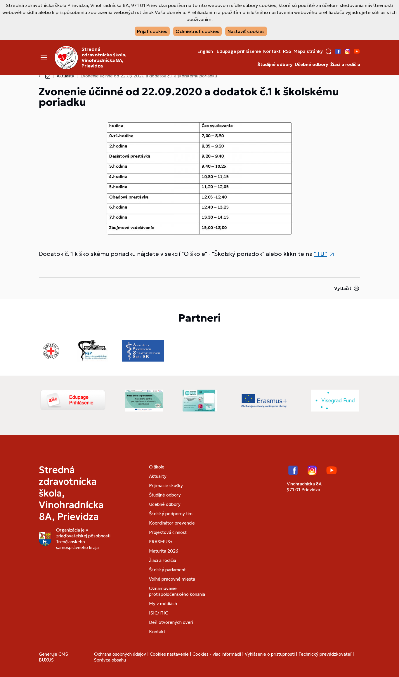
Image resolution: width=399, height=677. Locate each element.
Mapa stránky (308, 51)
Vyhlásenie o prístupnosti (270, 654)
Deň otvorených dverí (171, 622)
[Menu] (44, 57)
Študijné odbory (274, 64)
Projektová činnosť (168, 532)
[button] (328, 51)
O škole (156, 467)
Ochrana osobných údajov (120, 654)
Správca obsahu (110, 660)
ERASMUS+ (161, 541)
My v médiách (163, 603)
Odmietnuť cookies (197, 31)
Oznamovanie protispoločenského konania (177, 591)
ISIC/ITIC (158, 613)
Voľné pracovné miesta (172, 579)
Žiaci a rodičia (345, 64)
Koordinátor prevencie (172, 523)
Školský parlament (167, 569)
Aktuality (65, 76)
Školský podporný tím (170, 513)
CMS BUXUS (53, 657)
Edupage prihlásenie (239, 51)
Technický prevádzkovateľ (325, 654)
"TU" (320, 254)
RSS (287, 51)
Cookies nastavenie (169, 654)
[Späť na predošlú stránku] (42, 76)
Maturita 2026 (163, 551)
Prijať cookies (152, 31)
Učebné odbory (311, 64)
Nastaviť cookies (246, 31)
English (205, 51)
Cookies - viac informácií (216, 654)
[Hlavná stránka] (48, 76)
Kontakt (272, 51)
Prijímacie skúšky (166, 485)
